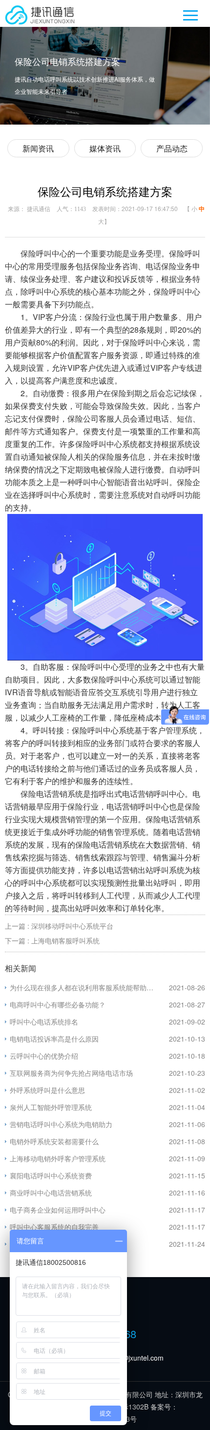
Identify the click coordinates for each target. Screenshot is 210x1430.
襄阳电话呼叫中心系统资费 (51, 1175)
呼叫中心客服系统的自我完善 (54, 1227)
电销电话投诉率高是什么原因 (54, 1039)
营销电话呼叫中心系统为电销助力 (61, 1124)
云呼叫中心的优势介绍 (44, 1056)
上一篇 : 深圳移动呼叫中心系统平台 (59, 926)
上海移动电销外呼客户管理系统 (57, 1158)
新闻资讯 (38, 148)
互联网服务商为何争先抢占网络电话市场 (71, 1073)
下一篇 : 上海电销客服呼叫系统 (52, 940)
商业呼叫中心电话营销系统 (51, 1192)
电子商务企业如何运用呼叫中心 (57, 1210)
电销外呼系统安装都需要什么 (54, 1141)
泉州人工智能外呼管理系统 (51, 1107)
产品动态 (172, 148)
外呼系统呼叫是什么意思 (47, 1090)
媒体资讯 (105, 148)
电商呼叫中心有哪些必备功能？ (57, 1004)
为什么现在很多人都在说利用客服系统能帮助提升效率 (89, 987)
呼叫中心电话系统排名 (44, 1021)
